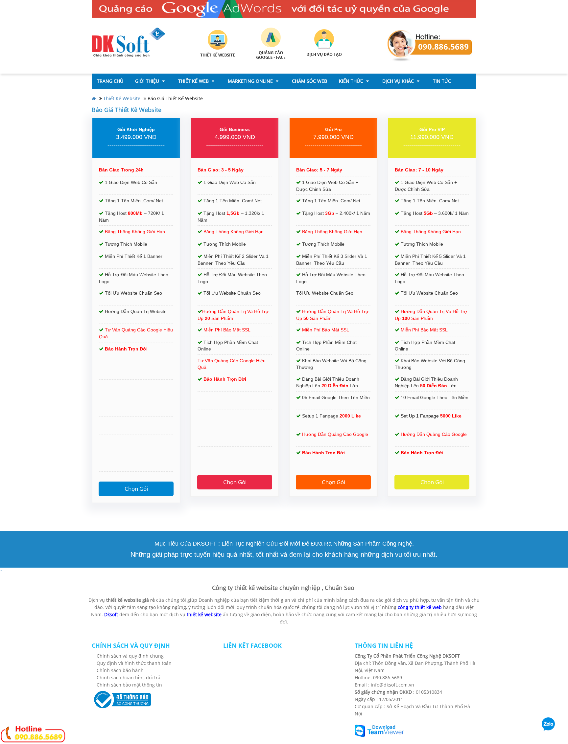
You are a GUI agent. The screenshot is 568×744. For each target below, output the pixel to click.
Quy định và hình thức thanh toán (134, 663)
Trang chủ (110, 81)
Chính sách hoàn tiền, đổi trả (128, 677)
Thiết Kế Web (194, 81)
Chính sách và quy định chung (130, 656)
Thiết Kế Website (121, 98)
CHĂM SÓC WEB (309, 81)
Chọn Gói (136, 488)
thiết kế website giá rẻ (130, 600)
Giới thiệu (147, 81)
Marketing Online (251, 81)
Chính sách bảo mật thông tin (129, 685)
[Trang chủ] (128, 42)
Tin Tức (442, 81)
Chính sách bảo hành (120, 670)
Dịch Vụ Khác (398, 81)
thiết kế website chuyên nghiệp (277, 588)
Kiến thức (352, 81)
